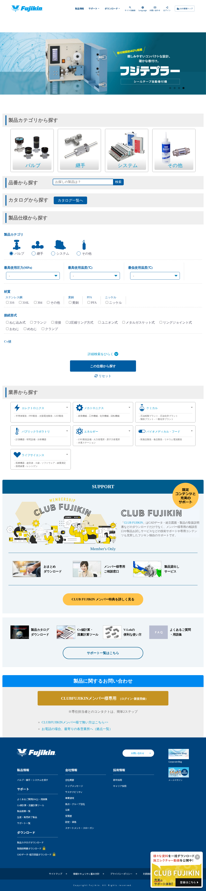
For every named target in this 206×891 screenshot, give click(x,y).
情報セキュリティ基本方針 (86, 873)
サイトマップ (55, 873)
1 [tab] (170, 88)
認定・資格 (70, 821)
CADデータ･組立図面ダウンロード (34, 854)
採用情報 (119, 770)
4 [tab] (183, 88)
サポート (94, 8)
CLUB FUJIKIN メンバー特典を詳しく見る (103, 599)
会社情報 (71, 770)
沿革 (67, 809)
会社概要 (69, 779)
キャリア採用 (119, 785)
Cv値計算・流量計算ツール (30, 805)
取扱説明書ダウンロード (29, 848)
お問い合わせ (154, 8)
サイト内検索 (130, 8)
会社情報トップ (185, 8)
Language (142, 8)
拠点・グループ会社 (75, 804)
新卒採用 (117, 779)
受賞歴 (68, 815)
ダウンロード (113, 8)
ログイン (167, 8)
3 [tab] (179, 88)
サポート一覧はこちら (103, 653)
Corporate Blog (175, 761)
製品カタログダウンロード (30, 842)
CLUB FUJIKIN (133, 522)
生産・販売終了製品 (27, 817)
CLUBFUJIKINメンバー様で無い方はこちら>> (75, 722)
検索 (118, 182)
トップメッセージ (74, 785)
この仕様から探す (103, 366)
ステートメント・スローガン (79, 827)
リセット (104, 376)
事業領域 (69, 798)
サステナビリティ (74, 792)
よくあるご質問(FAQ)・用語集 (32, 799)
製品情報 (79, 8)
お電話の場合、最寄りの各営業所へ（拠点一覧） (77, 729)
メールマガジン (175, 779)
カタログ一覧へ (70, 200)
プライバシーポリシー (121, 873)
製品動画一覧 (23, 811)
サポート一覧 (23, 823)
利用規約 (147, 873)
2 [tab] (175, 88)
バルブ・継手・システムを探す (32, 779)
